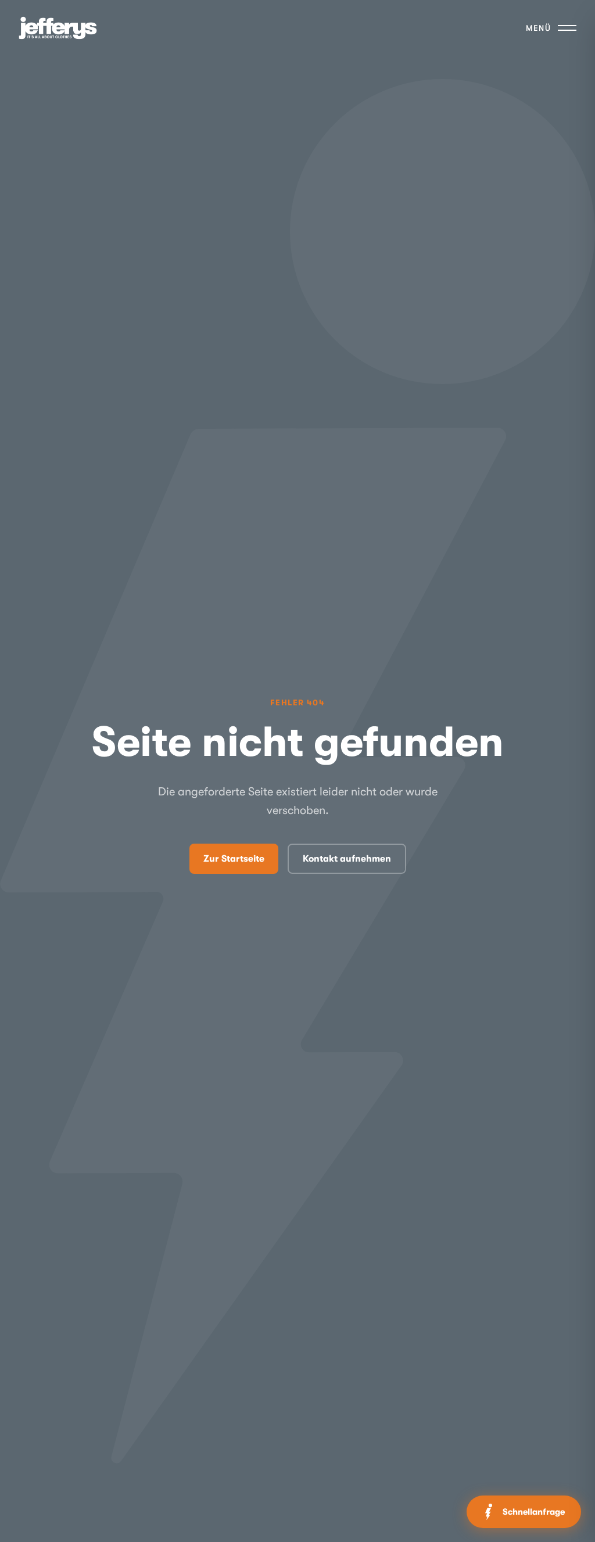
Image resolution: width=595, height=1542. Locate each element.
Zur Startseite (233, 859)
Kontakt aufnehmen (347, 859)
